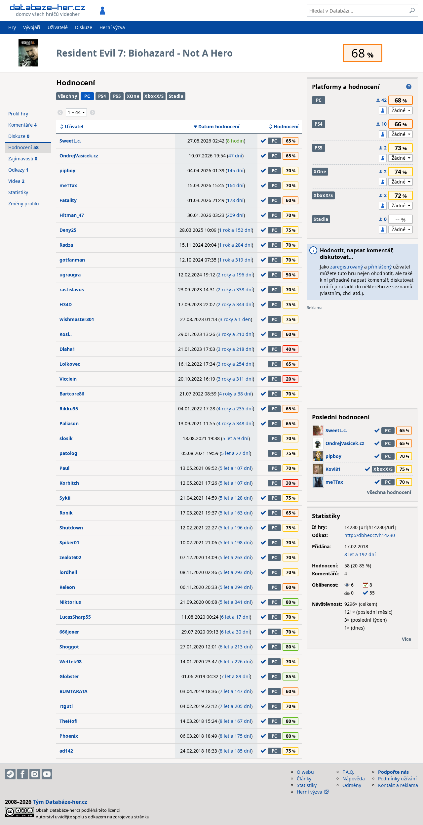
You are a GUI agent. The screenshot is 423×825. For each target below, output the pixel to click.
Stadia (176, 96)
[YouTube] (47, 774)
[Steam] (10, 774)
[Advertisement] (362, 356)
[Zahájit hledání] (412, 10)
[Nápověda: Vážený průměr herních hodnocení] (409, 87)
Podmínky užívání (397, 778)
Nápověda (353, 778)
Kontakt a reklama (398, 785)
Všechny (67, 96)
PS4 (102, 96)
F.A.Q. (348, 772)
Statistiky (18, 192)
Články (304, 778)
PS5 (117, 96)
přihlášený (380, 267)
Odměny (351, 785)
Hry (12, 27)
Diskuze (83, 27)
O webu (305, 772)
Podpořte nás (393, 772)
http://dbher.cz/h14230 (369, 535)
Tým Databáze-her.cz (60, 801)
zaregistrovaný (346, 267)
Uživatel (74, 127)
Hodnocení (286, 127)
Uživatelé (58, 27)
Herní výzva (112, 27)
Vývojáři (31, 27)
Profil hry (18, 113)
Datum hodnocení (218, 127)
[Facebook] (22, 774)
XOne (133, 96)
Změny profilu (23, 203)
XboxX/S (154, 96)
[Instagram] (34, 774)
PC (87, 96)
